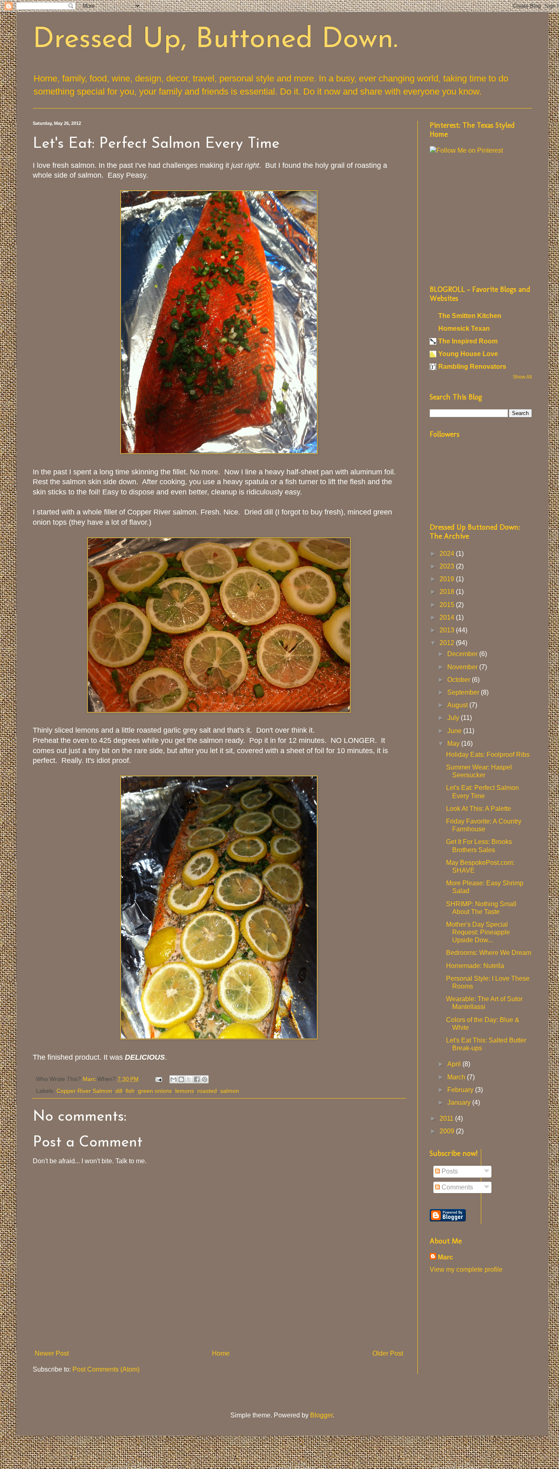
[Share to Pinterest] (205, 1079)
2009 (448, 1131)
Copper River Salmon (84, 1091)
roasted (207, 1091)
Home (221, 1353)
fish (130, 1091)
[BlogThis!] (181, 1079)
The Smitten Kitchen (469, 315)
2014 (448, 617)
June (455, 730)
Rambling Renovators (472, 366)
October (459, 679)
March (457, 1077)
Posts (449, 1171)
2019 (448, 578)
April (454, 1064)
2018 (448, 591)
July (454, 717)
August (458, 705)
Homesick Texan (464, 328)
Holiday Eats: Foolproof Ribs (488, 754)
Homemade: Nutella (475, 965)
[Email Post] (158, 1079)
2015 (448, 604)
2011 (447, 1118)
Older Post (387, 1353)
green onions (155, 1091)
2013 (448, 630)
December (463, 653)
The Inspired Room (468, 341)
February (461, 1089)
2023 (448, 566)
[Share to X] (189, 1079)
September (464, 692)
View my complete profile (466, 1269)
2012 (448, 642)
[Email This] (173, 1079)
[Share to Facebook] (197, 1079)
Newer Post (52, 1353)
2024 (448, 553)
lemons (184, 1091)
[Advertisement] (481, 218)
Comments (456, 1187)
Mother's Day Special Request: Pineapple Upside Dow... (478, 932)
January (459, 1102)
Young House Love (468, 353)
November (463, 666)
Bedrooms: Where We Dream (488, 952)
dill (118, 1091)
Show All (522, 377)
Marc (445, 1257)
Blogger (321, 1415)
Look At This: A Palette (478, 808)
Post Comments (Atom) (106, 1369)
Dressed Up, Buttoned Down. (215, 39)
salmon (229, 1091)
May (454, 743)
